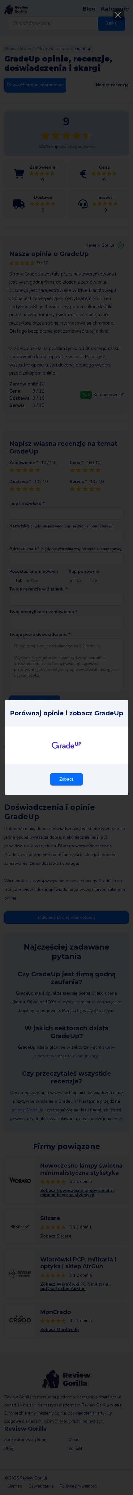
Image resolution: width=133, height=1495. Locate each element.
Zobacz (66, 779)
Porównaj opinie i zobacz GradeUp (66, 713)
